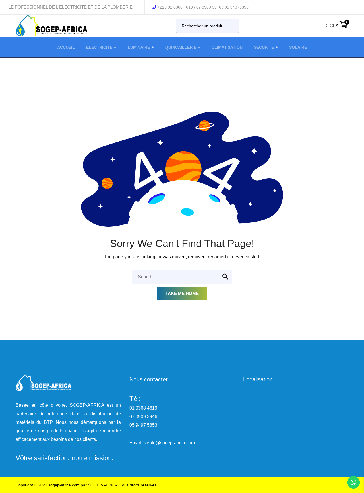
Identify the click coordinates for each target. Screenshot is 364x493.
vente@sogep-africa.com (169, 442)
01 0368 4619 (143, 408)
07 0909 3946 (143, 416)
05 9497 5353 (143, 425)
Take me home (182, 293)
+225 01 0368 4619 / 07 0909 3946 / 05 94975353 (203, 7)
